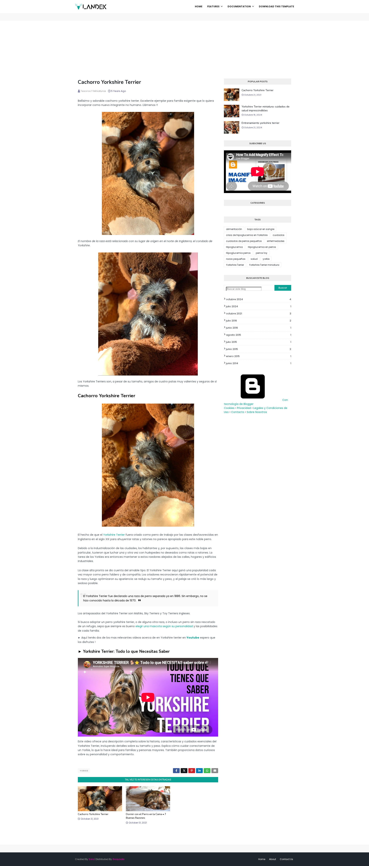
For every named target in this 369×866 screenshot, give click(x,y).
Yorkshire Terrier (114, 535)
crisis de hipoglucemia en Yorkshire (247, 235)
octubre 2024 (258, 299)
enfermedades (275, 241)
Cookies (229, 408)
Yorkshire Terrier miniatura (264, 264)
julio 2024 (258, 306)
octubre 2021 (258, 313)
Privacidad (244, 408)
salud (254, 259)
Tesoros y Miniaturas (93, 91)
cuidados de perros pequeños (244, 241)
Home (261, 859)
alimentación (234, 229)
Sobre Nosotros (257, 412)
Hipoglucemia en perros (262, 247)
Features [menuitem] (213, 6)
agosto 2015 (258, 335)
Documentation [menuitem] (239, 6)
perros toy (261, 253)
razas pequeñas (235, 259)
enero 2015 (258, 356)
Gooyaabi (118, 859)
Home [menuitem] (198, 6)
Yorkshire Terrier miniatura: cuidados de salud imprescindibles (265, 108)
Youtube (193, 638)
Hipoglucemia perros (238, 253)
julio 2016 (258, 320)
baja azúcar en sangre (260, 229)
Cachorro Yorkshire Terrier (93, 814)
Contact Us (286, 859)
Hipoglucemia (234, 247)
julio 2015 (258, 342)
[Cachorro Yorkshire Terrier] (148, 234)
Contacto (237, 412)
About (272, 859)
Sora (91, 859)
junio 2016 (258, 328)
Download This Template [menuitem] (276, 6)
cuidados (278, 235)
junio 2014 (258, 363)
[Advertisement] (184, 50)
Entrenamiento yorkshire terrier (260, 123)
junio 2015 (258, 349)
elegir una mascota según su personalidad (164, 626)
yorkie (84, 770)
